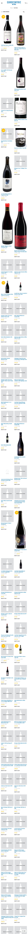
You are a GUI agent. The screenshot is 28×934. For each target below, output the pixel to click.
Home (11, 7)
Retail (8, 46)
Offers (2, 46)
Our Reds (5, 46)
